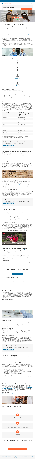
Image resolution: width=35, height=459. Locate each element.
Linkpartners (18, 456)
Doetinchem (12, 393)
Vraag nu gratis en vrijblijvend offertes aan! (18, 448)
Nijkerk (23, 393)
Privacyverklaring (30, 456)
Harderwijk (16, 393)
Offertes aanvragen (9, 145)
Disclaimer (11, 456)
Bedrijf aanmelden (18, 457)
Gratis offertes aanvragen (18, 273)
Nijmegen (3, 393)
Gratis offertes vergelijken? (8, 7)
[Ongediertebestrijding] (6, 3)
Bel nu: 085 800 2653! (18, 17)
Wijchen (20, 393)
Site (13, 456)
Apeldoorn (7, 393)
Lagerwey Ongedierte (5, 456)
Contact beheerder (24, 456)
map (15, 456)
